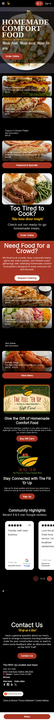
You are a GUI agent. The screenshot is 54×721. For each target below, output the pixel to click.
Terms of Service (10, 700)
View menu (7, 681)
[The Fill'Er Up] (9, 4)
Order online (19, 681)
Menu (27, 716)
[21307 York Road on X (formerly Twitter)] (15, 684)
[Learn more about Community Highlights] (49, 515)
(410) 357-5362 (9, 669)
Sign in (48, 3)
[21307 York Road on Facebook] (4, 684)
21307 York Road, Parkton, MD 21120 (18, 671)
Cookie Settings (42, 700)
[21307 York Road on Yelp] (12, 684)
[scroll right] (49, 578)
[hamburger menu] (3, 3)
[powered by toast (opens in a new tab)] (13, 693)
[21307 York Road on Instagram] (8, 684)
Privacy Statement (26, 700)
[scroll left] (35, 578)
